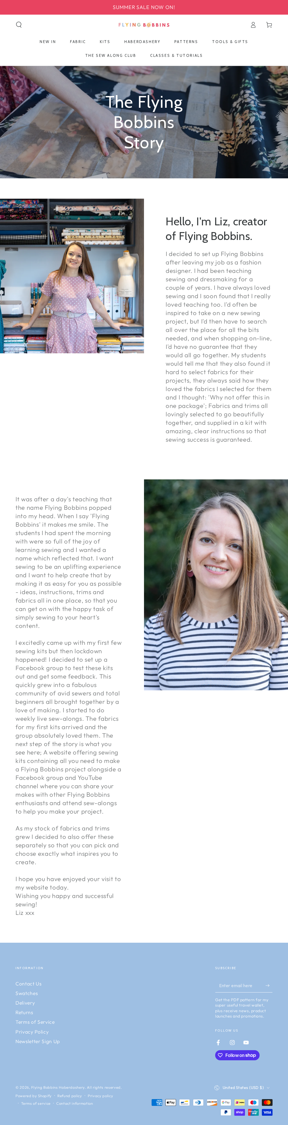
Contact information (74, 1103)
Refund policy (69, 1095)
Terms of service (36, 1103)
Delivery (25, 1003)
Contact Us (28, 983)
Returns (24, 1012)
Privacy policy (100, 1095)
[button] (19, 25)
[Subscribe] (269, 985)
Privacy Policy (32, 1032)
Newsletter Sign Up (37, 1041)
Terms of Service (35, 1022)
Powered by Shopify (33, 1095)
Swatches (26, 993)
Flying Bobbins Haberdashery (58, 1087)
